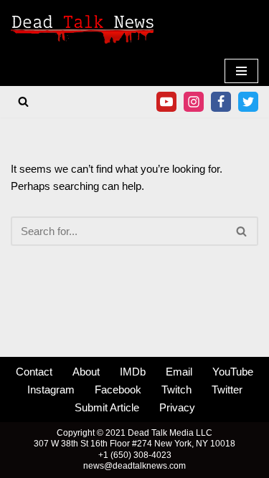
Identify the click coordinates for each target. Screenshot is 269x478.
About (86, 371)
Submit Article (107, 407)
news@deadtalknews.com (134, 466)
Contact (34, 371)
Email (179, 371)
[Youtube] (166, 102)
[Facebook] (221, 102)
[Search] (23, 101)
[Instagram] (194, 102)
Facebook (118, 389)
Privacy (177, 407)
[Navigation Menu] (241, 71)
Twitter (227, 389)
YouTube (232, 371)
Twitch (176, 389)
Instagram (51, 389)
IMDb (133, 371)
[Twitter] (248, 102)
